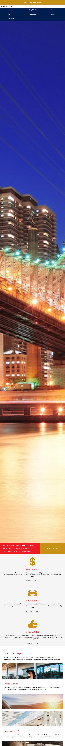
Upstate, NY (54, 14)
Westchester (11, 18)
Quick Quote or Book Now (32, 2)
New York (10, 14)
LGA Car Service (7, 6)
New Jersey (54, 10)
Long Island (32, 10)
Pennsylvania (32, 14)
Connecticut (11, 10)
